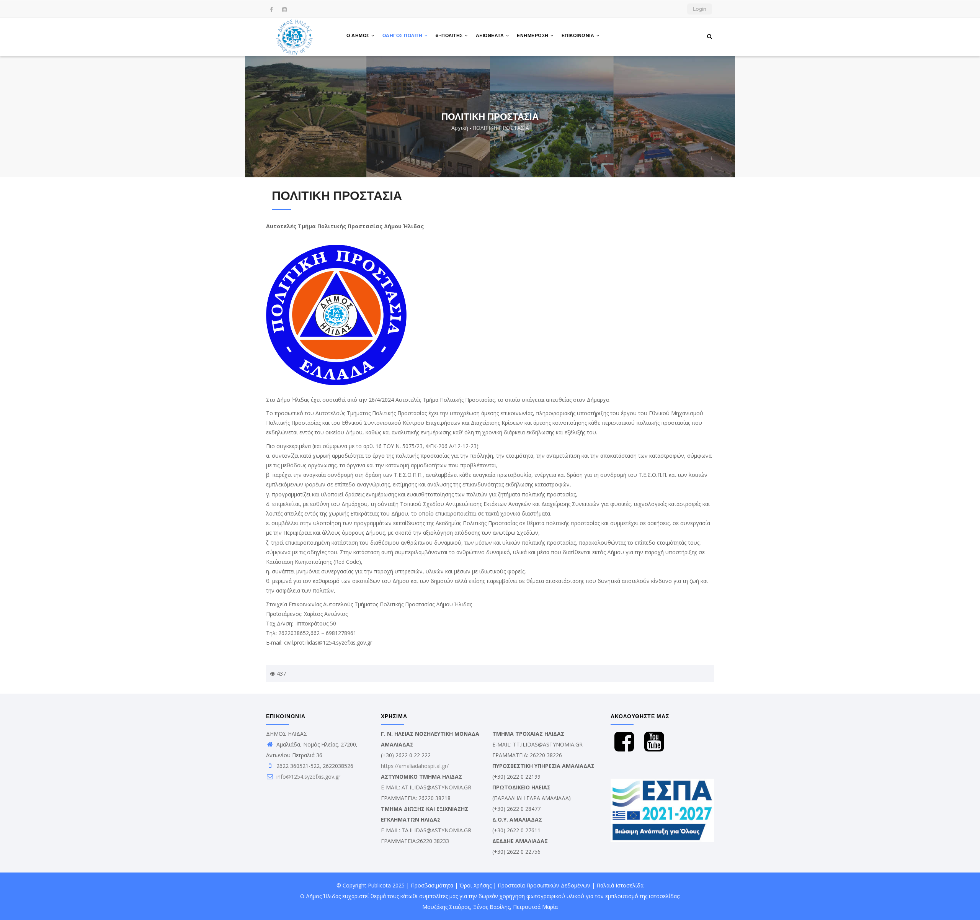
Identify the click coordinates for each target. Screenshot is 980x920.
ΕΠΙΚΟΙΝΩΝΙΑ (579, 35)
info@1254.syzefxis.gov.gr (307, 776)
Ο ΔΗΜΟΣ (358, 35)
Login (699, 9)
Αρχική (459, 127)
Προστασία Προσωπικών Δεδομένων (544, 885)
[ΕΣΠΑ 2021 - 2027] (662, 783)
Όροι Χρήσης (475, 885)
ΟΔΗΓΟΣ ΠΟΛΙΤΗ (403, 35)
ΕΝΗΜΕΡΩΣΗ (533, 35)
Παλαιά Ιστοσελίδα (620, 885)
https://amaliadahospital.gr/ (415, 765)
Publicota (379, 885)
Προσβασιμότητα (432, 885)
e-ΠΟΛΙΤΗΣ (449, 35)
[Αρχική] (294, 37)
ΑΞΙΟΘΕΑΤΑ (490, 35)
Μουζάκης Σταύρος (446, 906)
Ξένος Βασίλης (491, 906)
